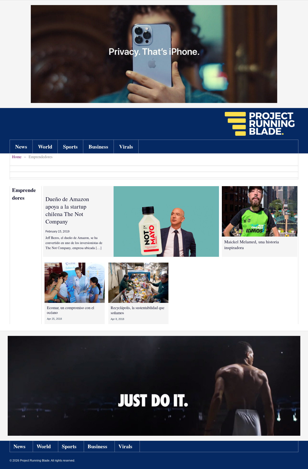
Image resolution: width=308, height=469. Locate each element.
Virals (125, 446)
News (19, 446)
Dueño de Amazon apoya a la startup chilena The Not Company (67, 210)
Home (16, 156)
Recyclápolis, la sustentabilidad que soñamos (137, 310)
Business (97, 446)
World (44, 446)
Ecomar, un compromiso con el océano (70, 310)
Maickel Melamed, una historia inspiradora (251, 244)
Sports (69, 446)
